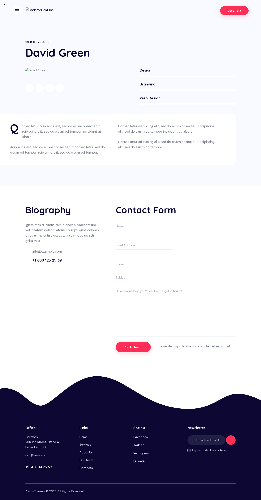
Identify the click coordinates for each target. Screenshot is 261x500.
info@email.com (36, 455)
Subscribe (230, 442)
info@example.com (47, 251)
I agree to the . (210, 450)
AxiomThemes (35, 491)
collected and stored (216, 346)
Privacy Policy (218, 450)
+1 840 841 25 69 (38, 467)
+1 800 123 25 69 (47, 260)
